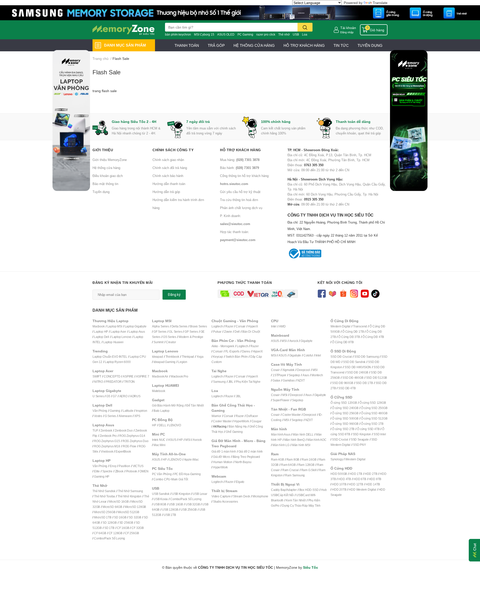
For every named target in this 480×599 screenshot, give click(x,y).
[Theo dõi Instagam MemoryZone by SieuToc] (354, 293)
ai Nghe (255, 381)
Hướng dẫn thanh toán (168, 184)
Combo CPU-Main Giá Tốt (171, 479)
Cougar (257, 421)
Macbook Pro (179, 376)
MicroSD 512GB (128, 512)
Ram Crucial (290, 470)
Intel (273, 326)
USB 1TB (170, 515)
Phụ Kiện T (243, 381)
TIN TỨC (341, 45)
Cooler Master (222, 421)
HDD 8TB (375, 479)
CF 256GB (132, 533)
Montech (317, 375)
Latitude (128, 411)
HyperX (253, 326)
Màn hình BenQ (294, 440)
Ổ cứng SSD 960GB (345, 424)
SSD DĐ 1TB (364, 383)
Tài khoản (348, 28)
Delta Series (180, 326)
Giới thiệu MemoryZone (109, 160)
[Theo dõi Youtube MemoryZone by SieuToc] (364, 293)
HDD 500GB (338, 474)
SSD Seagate (360, 439)
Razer (229, 326)
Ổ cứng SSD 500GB (345, 418)
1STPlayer (279, 375)
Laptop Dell (101, 337)
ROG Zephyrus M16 (107, 446)
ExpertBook (123, 451)
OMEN (144, 471)
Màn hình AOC (316, 440)
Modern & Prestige (191, 337)
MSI (187, 440)
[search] (305, 27)
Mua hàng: (240, 160)
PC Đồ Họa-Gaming (187, 474)
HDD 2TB (371, 474)
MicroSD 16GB (119, 501)
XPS (137, 416)
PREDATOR (114, 381)
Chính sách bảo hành (167, 176)
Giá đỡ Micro (221, 457)
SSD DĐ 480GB (353, 377)
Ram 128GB (306, 465)
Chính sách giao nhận (168, 160)
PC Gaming (245, 34)
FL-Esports (232, 351)
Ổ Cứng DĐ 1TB (353, 331)
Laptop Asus (137, 331)
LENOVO (175, 425)
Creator (171, 342)
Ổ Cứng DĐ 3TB (349, 337)
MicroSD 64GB (112, 507)
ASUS (172, 440)
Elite (97, 471)
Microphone (260, 496)
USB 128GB (170, 509)
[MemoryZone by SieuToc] (123, 30)
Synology (336, 459)
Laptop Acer (118, 331)
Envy (113, 466)
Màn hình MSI (301, 445)
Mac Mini (159, 445)
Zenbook (106, 430)
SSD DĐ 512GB (376, 377)
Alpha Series (160, 326)
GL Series (175, 331)
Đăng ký (174, 295)
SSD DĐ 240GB (357, 372)
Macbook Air (160, 376)
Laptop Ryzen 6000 (118, 362)
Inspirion (141, 411)
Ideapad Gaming (165, 362)
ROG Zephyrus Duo (135, 441)
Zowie (228, 331)
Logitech (217, 326)
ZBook (119, 471)
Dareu (246, 351)
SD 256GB (126, 522)
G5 (108, 396)
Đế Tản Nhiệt (195, 405)
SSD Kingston (362, 434)
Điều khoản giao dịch (107, 176)
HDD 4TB (344, 479)
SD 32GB (135, 517)
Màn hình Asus (280, 434)
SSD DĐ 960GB (342, 383)
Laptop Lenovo (122, 337)
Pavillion (124, 466)
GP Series (191, 331)
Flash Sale (106, 72)
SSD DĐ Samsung (366, 356)
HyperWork (241, 421)
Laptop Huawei (113, 342)
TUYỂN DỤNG (370, 45)
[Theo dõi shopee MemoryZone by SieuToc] (343, 293)
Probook (131, 471)
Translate (380, 3)
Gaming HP (101, 476)
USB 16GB (176, 504)
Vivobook (107, 451)
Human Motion (222, 462)
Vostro (98, 416)
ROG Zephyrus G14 (132, 436)
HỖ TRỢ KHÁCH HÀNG (304, 45)
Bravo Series (198, 326)
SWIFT (96, 376)
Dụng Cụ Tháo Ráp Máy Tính (301, 505)
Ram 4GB (277, 459)
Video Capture (221, 496)
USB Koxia (161, 499)
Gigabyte (306, 341)
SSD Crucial (340, 439)
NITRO (98, 381)
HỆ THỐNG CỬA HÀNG (254, 45)
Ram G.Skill (309, 470)
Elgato (240, 482)
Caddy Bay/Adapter (284, 490)
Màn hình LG (281, 445)
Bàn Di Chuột (251, 331)
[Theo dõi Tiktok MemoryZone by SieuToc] (375, 293)
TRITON (129, 381)
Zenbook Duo (124, 430)
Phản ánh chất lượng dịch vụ (241, 208)
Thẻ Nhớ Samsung (130, 491)
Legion (182, 362)
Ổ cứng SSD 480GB (374, 413)
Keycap (218, 356)
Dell (237, 331)
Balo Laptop (162, 411)
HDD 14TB (373, 484)
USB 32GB (193, 504)
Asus (305, 375)
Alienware (125, 416)
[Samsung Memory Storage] (240, 12)
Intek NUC (159, 440)
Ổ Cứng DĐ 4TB (373, 337)
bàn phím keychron (178, 34)
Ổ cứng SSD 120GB (343, 403)
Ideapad (157, 356)
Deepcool (303, 370)
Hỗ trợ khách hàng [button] (240, 150)
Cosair (275, 370)
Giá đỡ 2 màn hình (250, 451)
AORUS (135, 396)
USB (296, 34)
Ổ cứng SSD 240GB (345, 408)
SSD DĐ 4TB (347, 388)
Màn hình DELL (303, 434)
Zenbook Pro (108, 436)
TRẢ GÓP (216, 45)
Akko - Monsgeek (223, 346)
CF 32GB (138, 528)
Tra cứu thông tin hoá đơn (239, 200)
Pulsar (217, 331)
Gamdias (289, 380)
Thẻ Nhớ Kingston (130, 496)
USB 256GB (188, 509)
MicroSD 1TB (103, 517)
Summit (159, 342)
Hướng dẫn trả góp (166, 192)
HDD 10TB (339, 484)
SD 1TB (109, 528)
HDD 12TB (356, 484)
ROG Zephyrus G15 (107, 441)
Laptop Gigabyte (135, 326)
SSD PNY (359, 445)
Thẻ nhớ (284, 34)
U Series (98, 396)
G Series (110, 416)
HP (154, 425)
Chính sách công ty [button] (173, 150)
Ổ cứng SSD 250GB (374, 408)
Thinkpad (188, 356)
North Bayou (243, 462)
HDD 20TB (339, 489)
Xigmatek (288, 370)
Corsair (241, 326)
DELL (162, 425)
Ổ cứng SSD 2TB (343, 429)
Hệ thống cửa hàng (106, 168)
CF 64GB (100, 533)
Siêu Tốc (310, 567)
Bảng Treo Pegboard (246, 457)
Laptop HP (101, 331)
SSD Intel (380, 434)
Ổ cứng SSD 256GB (345, 413)
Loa (304, 34)
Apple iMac (191, 459)
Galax (276, 380)
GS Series (169, 337)
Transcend (360, 326)
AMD (282, 326)
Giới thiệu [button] (102, 150)
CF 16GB (123, 528)
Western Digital (340, 326)
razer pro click (265, 34)
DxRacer (252, 416)
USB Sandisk (161, 494)
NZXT (301, 380)
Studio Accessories (225, 501)
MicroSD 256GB (104, 512)
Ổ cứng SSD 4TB (368, 429)
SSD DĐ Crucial (341, 356)
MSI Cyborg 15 (204, 34)
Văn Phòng (99, 411)
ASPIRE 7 (142, 376)
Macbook (98, 326)
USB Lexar (200, 494)
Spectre (107, 471)
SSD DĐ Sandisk (354, 362)
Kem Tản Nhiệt (296, 500)
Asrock (197, 440)
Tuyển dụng (101, 192)
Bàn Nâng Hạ (238, 426)
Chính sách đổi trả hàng (169, 168)
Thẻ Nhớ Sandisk (104, 491)
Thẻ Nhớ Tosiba (104, 496)
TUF (95, 430)
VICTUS (138, 466)
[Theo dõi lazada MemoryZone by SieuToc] (332, 293)
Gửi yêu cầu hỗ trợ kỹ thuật (240, 192)
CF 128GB (115, 533)
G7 (115, 396)
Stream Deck (241, 496)
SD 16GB (120, 517)
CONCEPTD (112, 376)
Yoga (199, 356)
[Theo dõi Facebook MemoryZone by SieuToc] (322, 293)
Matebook (158, 391)
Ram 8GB (293, 459)
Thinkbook (172, 356)
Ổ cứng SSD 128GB (373, 403)
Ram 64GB (288, 465)
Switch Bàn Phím (237, 356)
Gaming (115, 411)
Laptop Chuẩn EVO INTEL (109, 356)
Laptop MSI (114, 326)
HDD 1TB (356, 474)
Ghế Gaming (234, 432)
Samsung (219, 381)
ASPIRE (128, 376)
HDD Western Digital (362, 489)
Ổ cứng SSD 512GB (374, 418)
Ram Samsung (295, 475)
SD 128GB (109, 522)
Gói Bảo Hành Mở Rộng (168, 405)
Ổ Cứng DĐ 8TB (343, 342)
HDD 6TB (360, 479)
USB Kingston (181, 494)
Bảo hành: (239, 168)
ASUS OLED (225, 34)
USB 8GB (160, 504)
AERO (123, 396)
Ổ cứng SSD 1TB (372, 424)
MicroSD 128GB (135, 507)
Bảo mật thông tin (105, 184)
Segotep (294, 375)
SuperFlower (281, 400)
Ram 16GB (309, 459)
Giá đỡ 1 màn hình (224, 451)
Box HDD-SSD (309, 490)
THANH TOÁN (186, 45)
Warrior (216, 416)
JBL (230, 381)
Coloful (308, 355)
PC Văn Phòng (162, 474)
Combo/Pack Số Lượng (109, 538)
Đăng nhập (347, 32)
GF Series (160, 331)
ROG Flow (129, 446)
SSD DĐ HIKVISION (357, 367)
